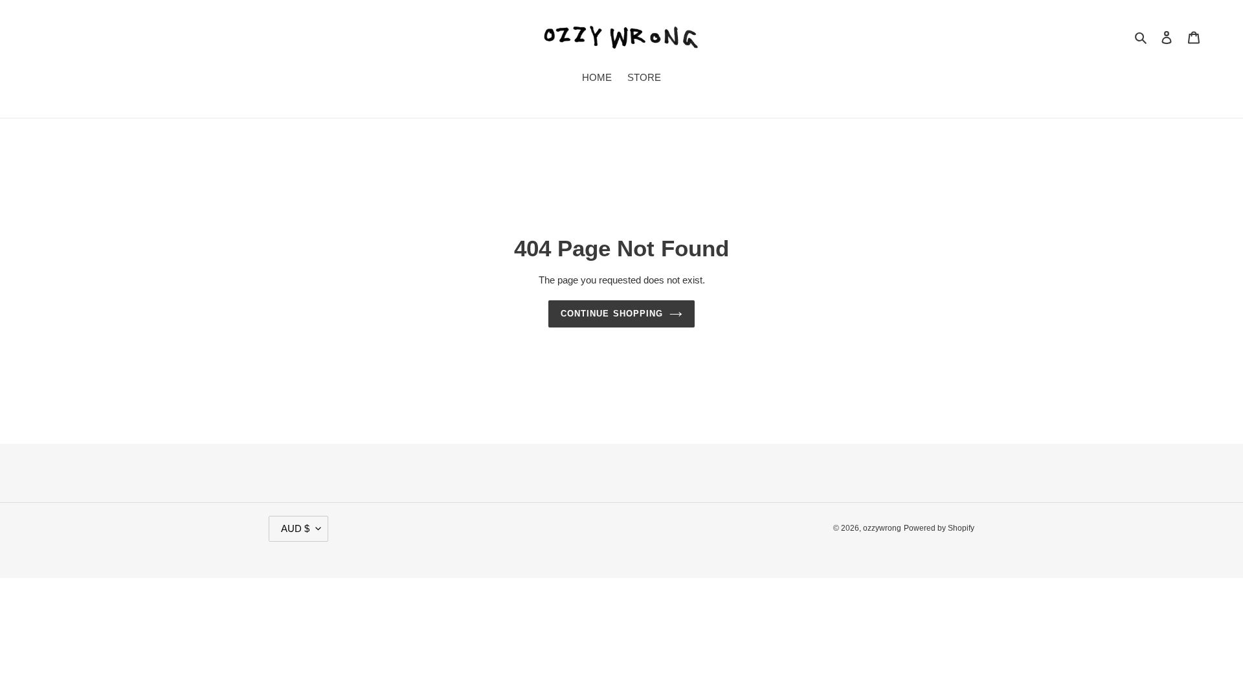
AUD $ (295, 528)
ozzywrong (882, 528)
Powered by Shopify (939, 528)
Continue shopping (612, 313)
